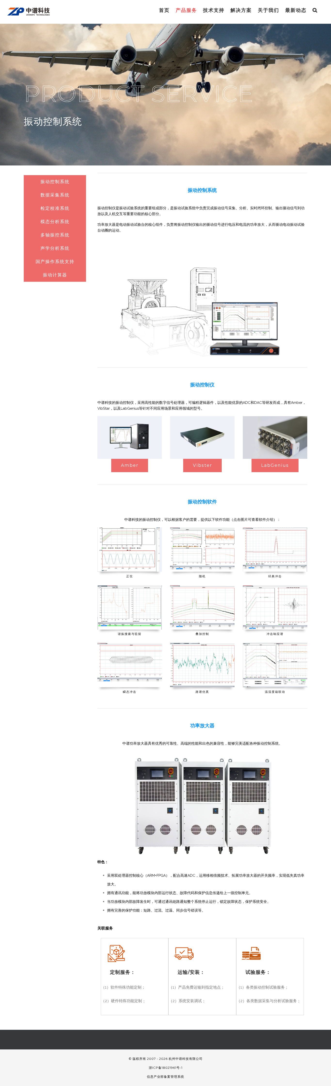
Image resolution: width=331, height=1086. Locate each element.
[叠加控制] (202, 587)
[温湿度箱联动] (275, 644)
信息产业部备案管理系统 (165, 1076)
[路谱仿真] (202, 644)
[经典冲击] (275, 529)
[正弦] (129, 529)
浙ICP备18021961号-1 (165, 1068)
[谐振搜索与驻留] (129, 587)
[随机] (202, 529)
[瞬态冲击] (129, 644)
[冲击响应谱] (275, 587)
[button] (315, 10)
